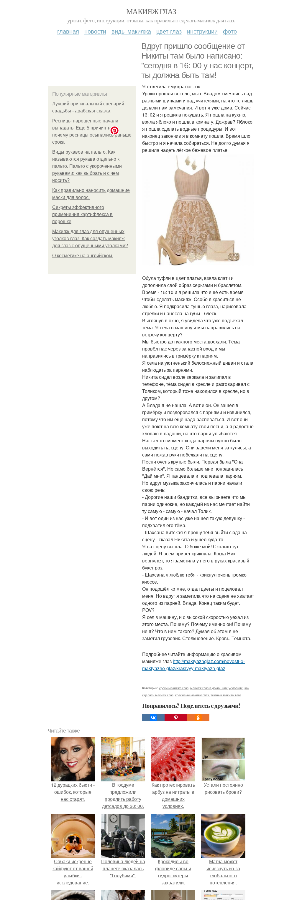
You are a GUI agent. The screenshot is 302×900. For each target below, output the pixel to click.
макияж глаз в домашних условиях (216, 687)
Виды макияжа (131, 31)
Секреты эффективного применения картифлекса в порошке (82, 214)
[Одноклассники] (198, 717)
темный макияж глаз (226, 695)
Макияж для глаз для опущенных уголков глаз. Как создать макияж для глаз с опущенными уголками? (90, 238)
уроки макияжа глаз (173, 687)
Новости (95, 31)
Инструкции (202, 31)
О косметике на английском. (82, 255)
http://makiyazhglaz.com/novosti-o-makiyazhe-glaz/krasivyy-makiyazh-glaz (193, 665)
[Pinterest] (176, 717)
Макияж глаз (151, 11)
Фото (230, 31)
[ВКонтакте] (153, 717)
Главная (68, 31)
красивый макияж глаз (192, 695)
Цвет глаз (169, 31)
